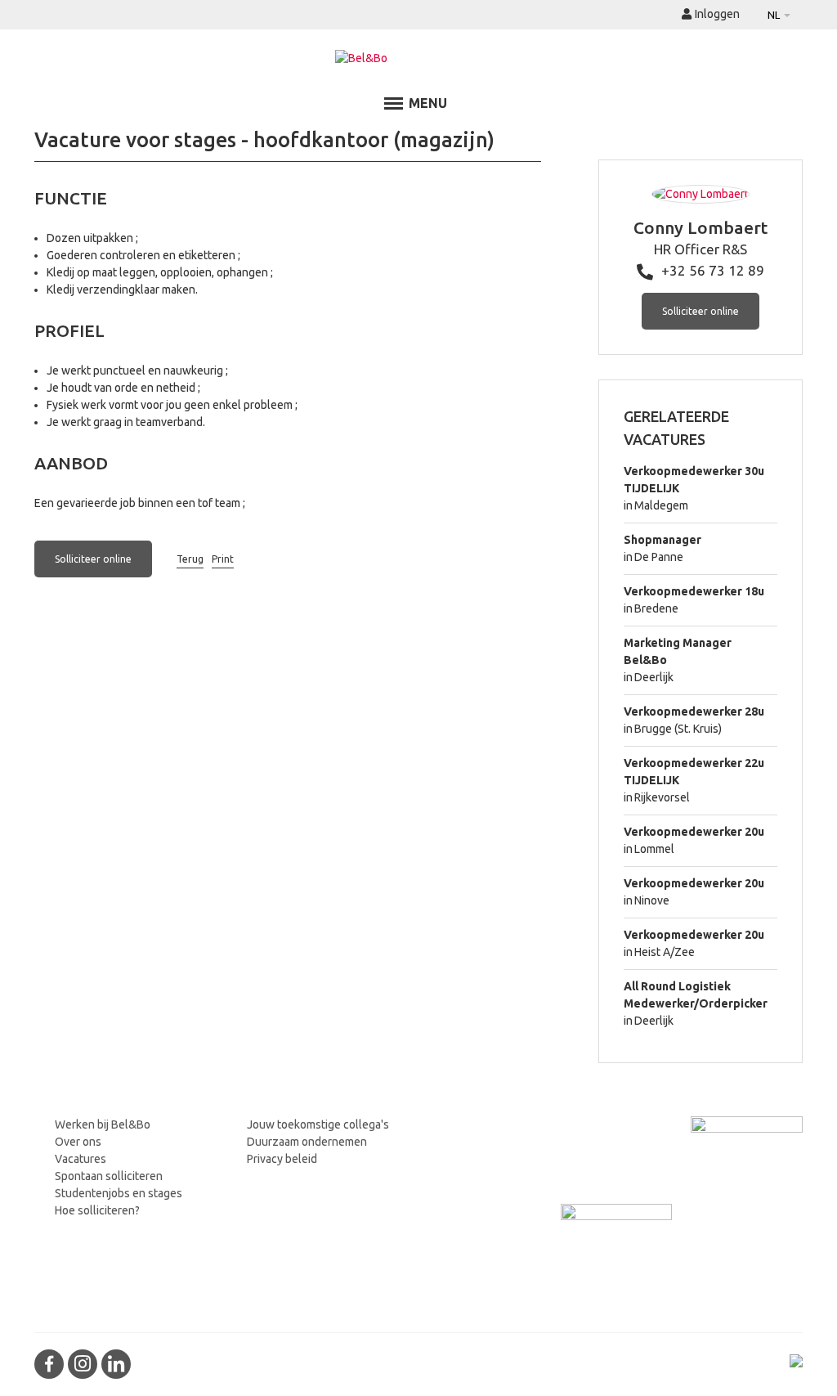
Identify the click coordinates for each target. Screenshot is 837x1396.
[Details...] (700, 193)
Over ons (78, 1141)
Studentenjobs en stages (118, 1193)
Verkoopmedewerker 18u (694, 591)
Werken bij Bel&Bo (102, 1124)
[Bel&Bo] (419, 58)
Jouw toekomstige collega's (318, 1124)
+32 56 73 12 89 (712, 270)
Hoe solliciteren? (97, 1210)
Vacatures (80, 1158)
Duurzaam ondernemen (307, 1141)
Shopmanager (662, 539)
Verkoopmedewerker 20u (694, 831)
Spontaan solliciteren (109, 1176)
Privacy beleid (282, 1158)
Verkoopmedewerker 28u (694, 711)
